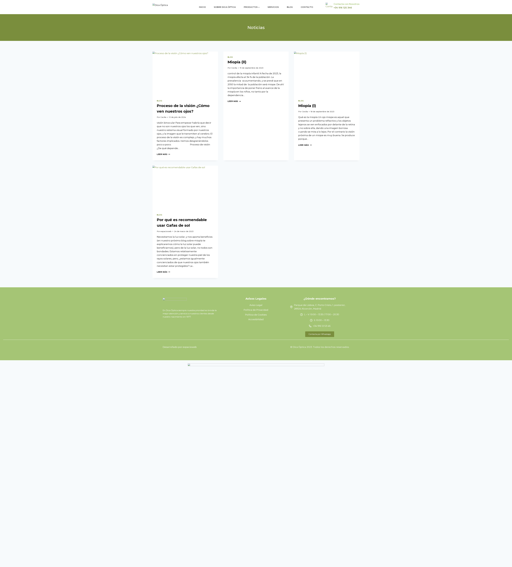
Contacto (307, 7)
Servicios (273, 7)
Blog (290, 7)
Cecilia (163, 117)
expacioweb (165, 231)
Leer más (163, 154)
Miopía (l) (307, 105)
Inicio (202, 7)
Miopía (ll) (237, 62)
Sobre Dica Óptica (225, 7)
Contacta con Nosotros (346, 4)
